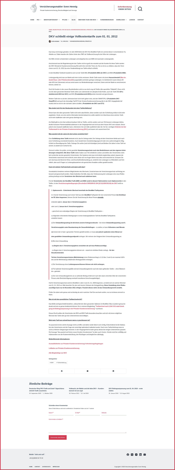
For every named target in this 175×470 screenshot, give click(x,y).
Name (51, 412)
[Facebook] (62, 371)
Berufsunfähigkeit (51, 20)
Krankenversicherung (78, 29)
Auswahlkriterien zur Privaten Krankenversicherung (67, 343)
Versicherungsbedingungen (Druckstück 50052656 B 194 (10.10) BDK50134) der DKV (88, 183)
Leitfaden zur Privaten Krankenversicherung (64, 348)
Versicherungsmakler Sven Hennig (58, 6)
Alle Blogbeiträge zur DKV (58, 353)
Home (32, 20)
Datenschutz (46, 466)
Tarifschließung (61, 362)
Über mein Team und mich (87, 20)
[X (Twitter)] (87, 371)
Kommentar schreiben (56, 419)
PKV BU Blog (66, 29)
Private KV (90, 29)
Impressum (56, 466)
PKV (38, 20)
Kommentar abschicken (58, 437)
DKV (52, 362)
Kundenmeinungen (107, 20)
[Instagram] (136, 454)
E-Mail (77, 412)
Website (104, 412)
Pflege (64, 20)
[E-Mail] (144, 454)
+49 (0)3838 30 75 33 (36, 458)
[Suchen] (140, 9)
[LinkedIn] (113, 371)
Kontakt (141, 20)
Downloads (120, 20)
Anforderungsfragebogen (94, 343)
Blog (73, 20)
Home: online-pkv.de (55, 29)
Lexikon (132, 20)
